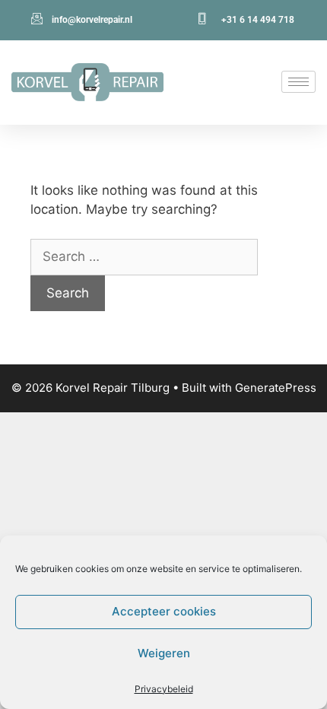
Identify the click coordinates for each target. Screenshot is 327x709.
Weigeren (164, 653)
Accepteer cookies (164, 611)
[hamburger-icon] (298, 82)
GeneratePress (275, 387)
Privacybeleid (164, 689)
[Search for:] (144, 256)
